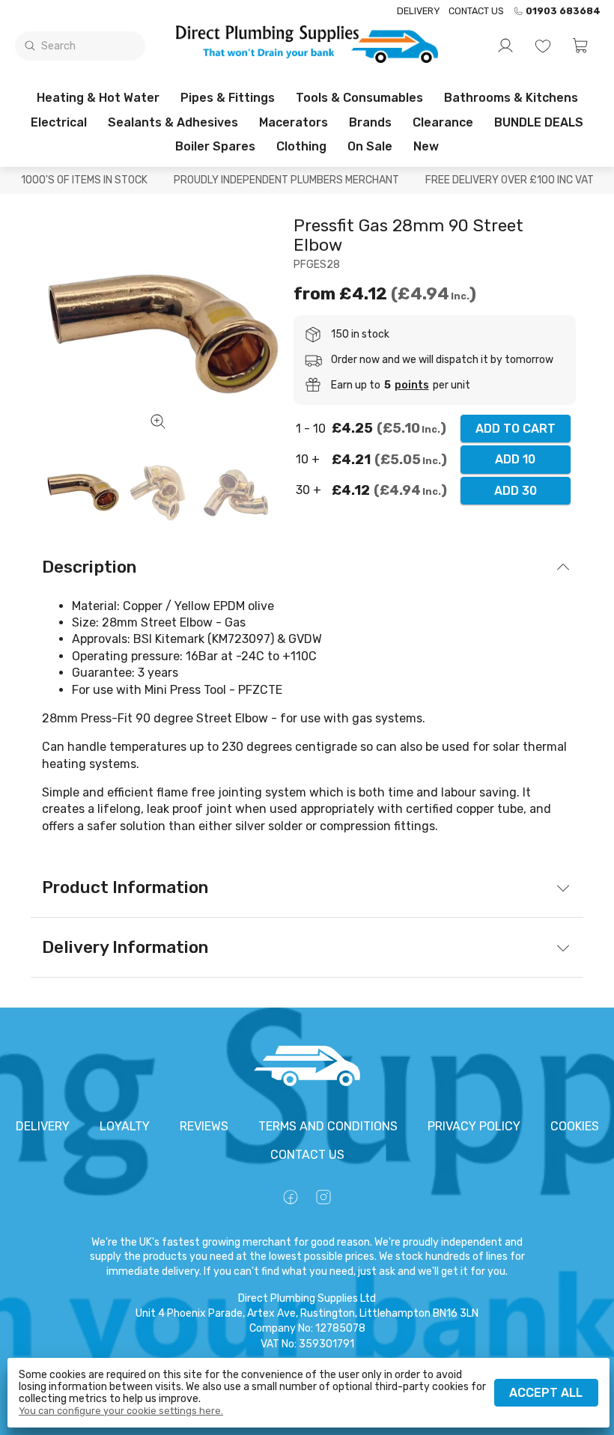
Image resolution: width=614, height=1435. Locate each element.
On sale (369, 146)
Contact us (476, 10)
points (412, 385)
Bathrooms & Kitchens (511, 98)
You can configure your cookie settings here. (121, 1411)
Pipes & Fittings (227, 98)
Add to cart (515, 428)
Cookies (574, 1126)
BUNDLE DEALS (538, 122)
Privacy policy (474, 1126)
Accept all (546, 1393)
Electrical (59, 122)
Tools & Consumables (359, 98)
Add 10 (515, 459)
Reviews (204, 1126)
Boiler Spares (215, 146)
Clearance (443, 122)
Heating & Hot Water (98, 98)
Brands (370, 122)
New (426, 146)
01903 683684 (563, 11)
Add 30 (515, 491)
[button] (580, 45)
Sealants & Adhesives (173, 122)
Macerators (293, 122)
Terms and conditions (328, 1126)
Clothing (301, 146)
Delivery (418, 10)
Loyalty (125, 1126)
